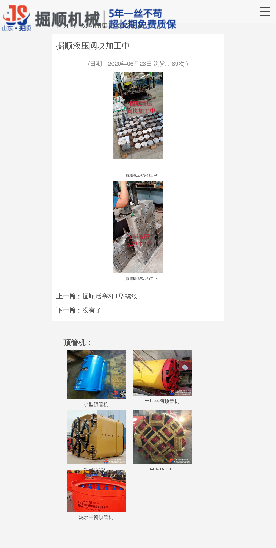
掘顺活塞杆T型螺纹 (110, 295)
